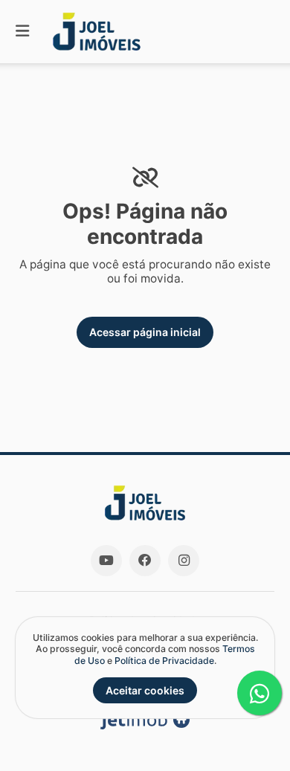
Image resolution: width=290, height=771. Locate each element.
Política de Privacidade (164, 660)
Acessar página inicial (145, 332)
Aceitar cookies (145, 690)
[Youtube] (106, 560)
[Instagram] (183, 560)
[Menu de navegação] (22, 31)
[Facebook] (145, 560)
